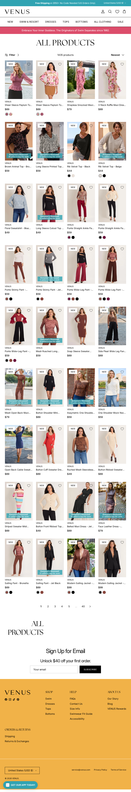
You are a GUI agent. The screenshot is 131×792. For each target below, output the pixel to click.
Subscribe (90, 669)
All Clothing (102, 21)
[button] (20, 785)
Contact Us (76, 703)
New (10, 21)
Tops (66, 21)
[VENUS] (17, 11)
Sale (120, 21)
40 (83, 606)
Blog (110, 703)
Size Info (75, 708)
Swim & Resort (29, 21)
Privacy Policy (100, 770)
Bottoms (82, 21)
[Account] (102, 12)
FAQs (73, 698)
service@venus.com (81, 770)
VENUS (15, 778)
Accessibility (77, 718)
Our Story (113, 698)
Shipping (10, 736)
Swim (48, 698)
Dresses (50, 21)
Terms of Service (118, 770)
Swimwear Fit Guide (81, 713)
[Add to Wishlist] (29, 64)
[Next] (90, 606)
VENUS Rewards (117, 708)
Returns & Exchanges (17, 741)
